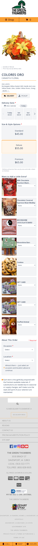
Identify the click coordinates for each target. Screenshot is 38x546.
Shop (11, 19)
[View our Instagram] (19, 447)
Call (7, 544)
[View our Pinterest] (22, 447)
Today (23, 106)
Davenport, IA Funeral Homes (12, 516)
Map (19, 544)
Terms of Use (19, 537)
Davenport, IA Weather (14, 523)
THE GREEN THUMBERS (19, 499)
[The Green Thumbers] (19, 14)
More (5, 91)
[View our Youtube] (26, 447)
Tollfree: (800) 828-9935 (19, 467)
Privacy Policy (9, 534)
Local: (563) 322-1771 (19, 463)
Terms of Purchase (25, 534)
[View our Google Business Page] (15, 447)
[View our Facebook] (11, 447)
